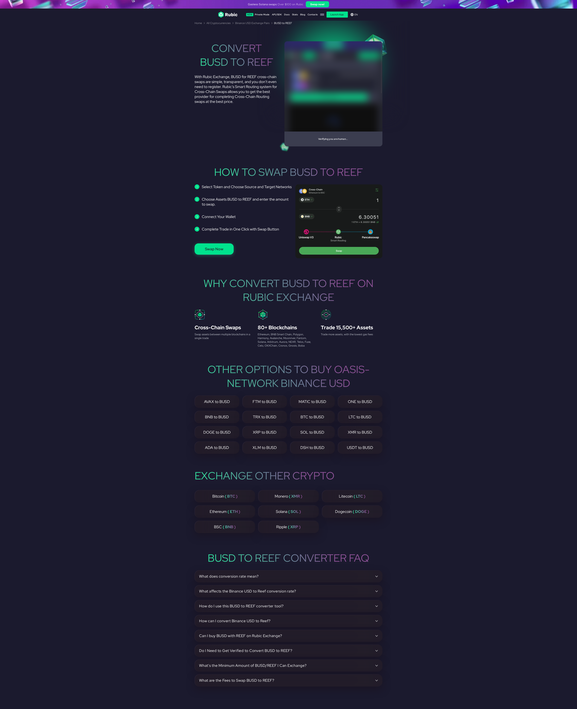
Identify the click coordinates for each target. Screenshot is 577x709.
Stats (295, 14)
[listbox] (288, 4)
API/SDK (277, 14)
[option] (288, 4)
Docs (287, 14)
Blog (302, 14)
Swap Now (214, 249)
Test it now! (312, 4)
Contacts (313, 14)
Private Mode (258, 14)
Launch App (337, 14)
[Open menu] (322, 14)
